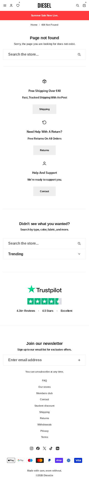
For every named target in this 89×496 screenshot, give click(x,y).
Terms (44, 437)
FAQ (44, 380)
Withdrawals (44, 424)
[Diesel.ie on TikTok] (51, 448)
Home (34, 24)
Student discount (44, 405)
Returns (44, 150)
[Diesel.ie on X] (44, 448)
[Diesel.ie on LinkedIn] (57, 448)
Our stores (44, 386)
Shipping (44, 109)
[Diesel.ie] (44, 5)
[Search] (77, 5)
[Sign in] (11, 5)
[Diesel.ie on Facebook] (38, 448)
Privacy (44, 430)
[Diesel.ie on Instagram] (31, 448)
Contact (44, 191)
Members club (44, 393)
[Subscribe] (79, 360)
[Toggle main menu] (4, 5)
